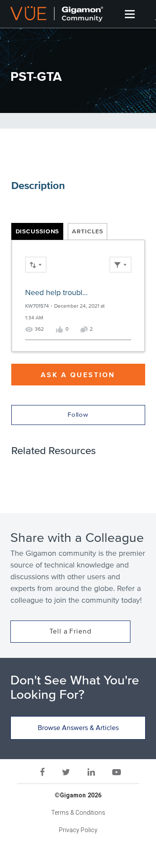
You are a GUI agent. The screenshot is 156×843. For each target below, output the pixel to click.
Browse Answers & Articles (78, 727)
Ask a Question (78, 375)
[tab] (37, 232)
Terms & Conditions (78, 812)
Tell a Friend (70, 631)
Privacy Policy (78, 829)
